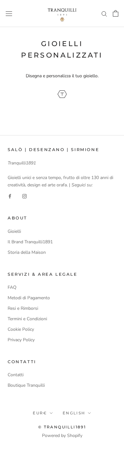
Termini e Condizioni (27, 319)
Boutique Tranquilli (26, 385)
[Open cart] (115, 13)
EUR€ (40, 413)
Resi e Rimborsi (23, 308)
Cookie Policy (21, 329)
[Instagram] (24, 195)
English (74, 413)
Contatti (16, 375)
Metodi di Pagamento (29, 298)
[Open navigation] (9, 13)
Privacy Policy (21, 340)
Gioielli (14, 231)
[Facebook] (10, 195)
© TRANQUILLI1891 (62, 427)
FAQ (12, 287)
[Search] (104, 13)
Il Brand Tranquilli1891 (30, 242)
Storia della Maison (27, 252)
